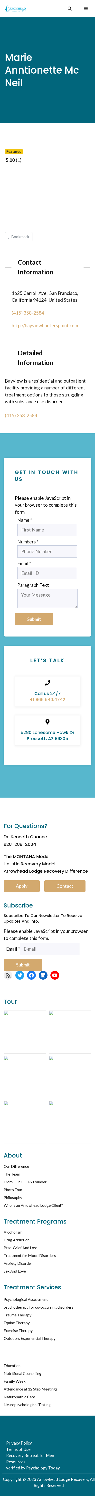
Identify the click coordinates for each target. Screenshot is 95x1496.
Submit (34, 619)
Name (24, 520)
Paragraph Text (33, 585)
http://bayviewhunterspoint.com (45, 325)
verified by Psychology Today (33, 1467)
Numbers (27, 541)
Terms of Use (18, 1449)
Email (24, 563)
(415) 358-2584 (28, 313)
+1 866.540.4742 (47, 699)
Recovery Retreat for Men (30, 1455)
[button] (70, 8)
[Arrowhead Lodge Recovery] (16, 8)
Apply (22, 886)
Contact (65, 886)
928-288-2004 (20, 844)
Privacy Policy (19, 1443)
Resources (15, 1461)
